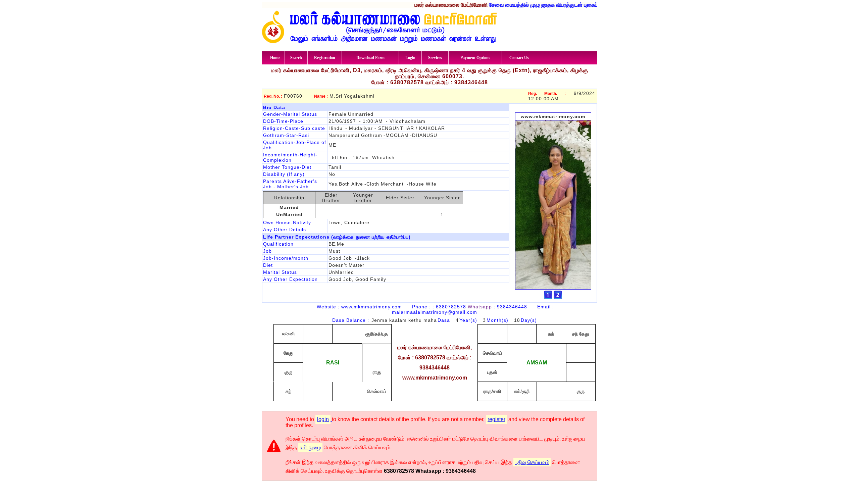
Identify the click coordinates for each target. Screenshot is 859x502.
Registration (324, 57)
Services (435, 57)
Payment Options (475, 57)
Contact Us (519, 57)
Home (275, 57)
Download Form (370, 57)
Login (410, 57)
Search (296, 57)
